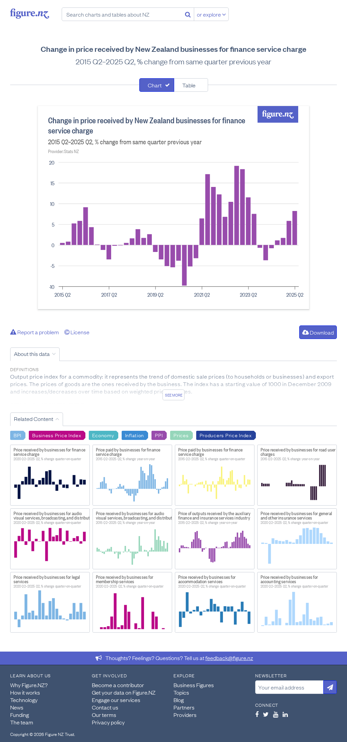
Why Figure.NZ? (29, 684)
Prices (181, 435)
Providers (185, 714)
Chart (155, 85)
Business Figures (194, 684)
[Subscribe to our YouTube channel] (275, 714)
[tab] (156, 85)
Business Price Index (56, 435)
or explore (209, 14)
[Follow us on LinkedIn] (285, 714)
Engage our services (116, 699)
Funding (19, 714)
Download (321, 332)
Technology (24, 699)
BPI (17, 435)
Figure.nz (29, 13)
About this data (32, 353)
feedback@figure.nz (229, 657)
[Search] (188, 14)
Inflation (134, 435)
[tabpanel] (173, 207)
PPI (159, 435)
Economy (103, 435)
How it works (25, 692)
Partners (184, 707)
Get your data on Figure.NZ (124, 692)
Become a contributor (118, 684)
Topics (181, 692)
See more (173, 395)
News (16, 707)
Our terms (104, 714)
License (79, 332)
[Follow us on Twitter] (266, 714)
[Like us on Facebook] (257, 714)
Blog (179, 699)
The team (21, 722)
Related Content (33, 418)
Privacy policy (108, 722)
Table (189, 85)
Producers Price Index (226, 435)
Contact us (105, 707)
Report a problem (37, 332)
